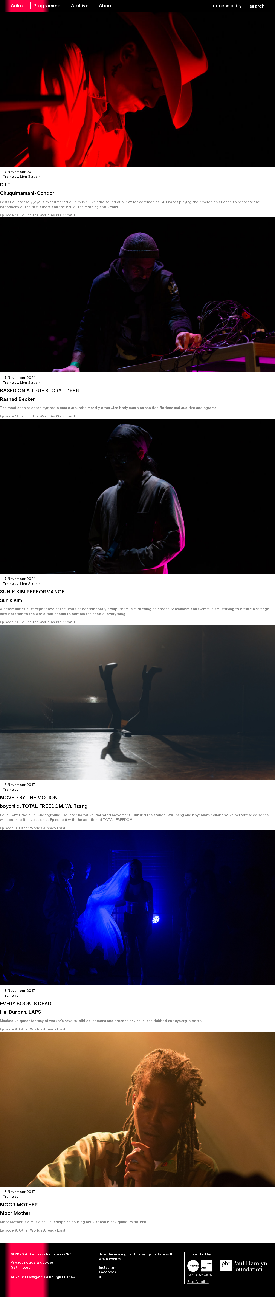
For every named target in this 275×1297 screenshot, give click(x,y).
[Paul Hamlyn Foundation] (243, 1265)
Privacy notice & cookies (32, 1262)
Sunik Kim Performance (32, 591)
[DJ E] (137, 89)
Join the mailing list (116, 1254)
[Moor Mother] (137, 1109)
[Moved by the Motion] (137, 702)
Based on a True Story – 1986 (39, 390)
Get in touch (22, 1267)
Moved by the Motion (29, 797)
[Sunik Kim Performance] (137, 496)
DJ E (5, 184)
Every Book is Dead (26, 1003)
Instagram (107, 1267)
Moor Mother (19, 1204)
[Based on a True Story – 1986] (137, 294)
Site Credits (198, 1282)
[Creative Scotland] (199, 1268)
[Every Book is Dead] (137, 907)
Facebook (107, 1272)
